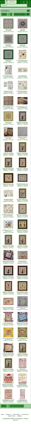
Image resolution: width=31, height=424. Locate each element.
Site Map (19, 416)
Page (3, 14)
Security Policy (11, 416)
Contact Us (8, 414)
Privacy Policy (25, 414)
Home (2, 414)
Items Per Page (19, 14)
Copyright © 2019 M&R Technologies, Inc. (13, 418)
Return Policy (16, 414)
